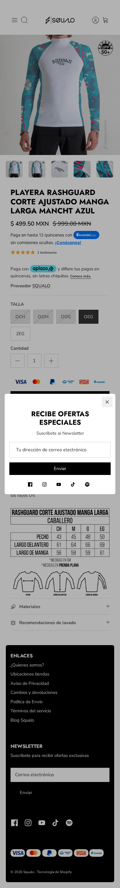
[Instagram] (44, 484)
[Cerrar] (107, 402)
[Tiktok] (73, 484)
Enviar (60, 468)
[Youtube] (58, 484)
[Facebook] (30, 484)
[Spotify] (87, 484)
